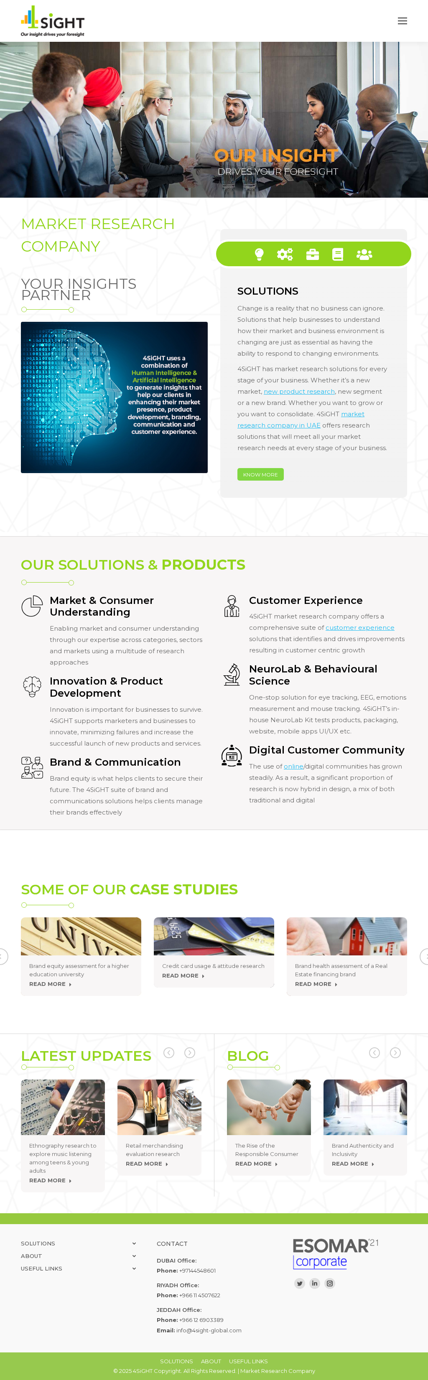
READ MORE (47, 983)
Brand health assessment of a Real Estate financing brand (341, 970)
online (293, 766)
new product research (299, 391)
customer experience (360, 627)
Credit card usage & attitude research (213, 965)
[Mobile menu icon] (402, 20)
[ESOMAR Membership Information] (349, 1254)
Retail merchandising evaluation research (154, 1149)
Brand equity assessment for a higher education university (79, 970)
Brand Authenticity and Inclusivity (363, 1149)
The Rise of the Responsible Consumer (266, 1149)
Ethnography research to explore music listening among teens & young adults (63, 1158)
